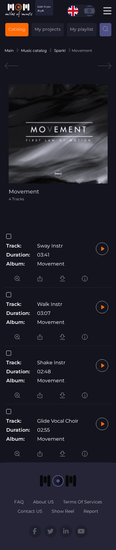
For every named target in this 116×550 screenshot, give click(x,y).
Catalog (16, 29)
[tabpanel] (58, 142)
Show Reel (63, 511)
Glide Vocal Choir (57, 421)
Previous (11, 66)
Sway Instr (50, 246)
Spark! (60, 50)
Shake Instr (51, 363)
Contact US (30, 511)
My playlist (81, 29)
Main (9, 50)
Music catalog (34, 50)
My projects (48, 29)
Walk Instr (49, 304)
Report (91, 511)
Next (104, 66)
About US (43, 502)
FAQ (19, 502)
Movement (51, 264)
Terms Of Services (82, 502)
